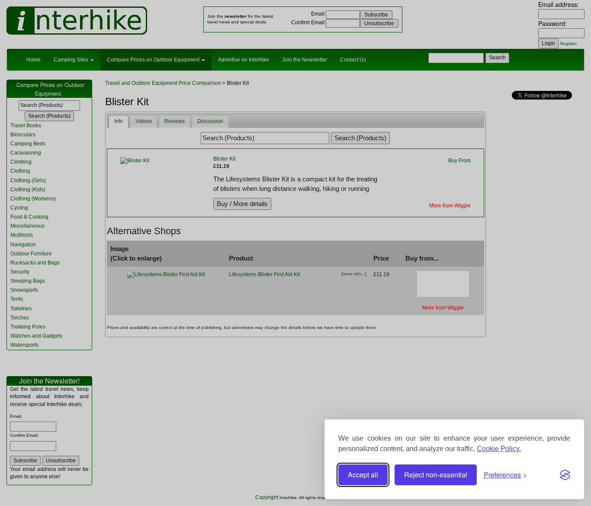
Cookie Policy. (499, 448)
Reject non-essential (435, 475)
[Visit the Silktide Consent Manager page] (565, 475)
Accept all (363, 475)
